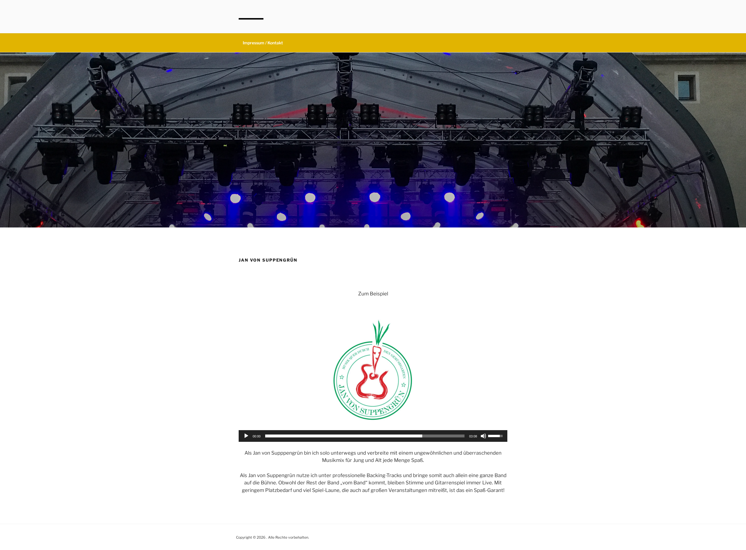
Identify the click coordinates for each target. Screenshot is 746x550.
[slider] (365, 436)
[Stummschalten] (483, 436)
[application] (373, 436)
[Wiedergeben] (246, 436)
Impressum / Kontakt (263, 42)
